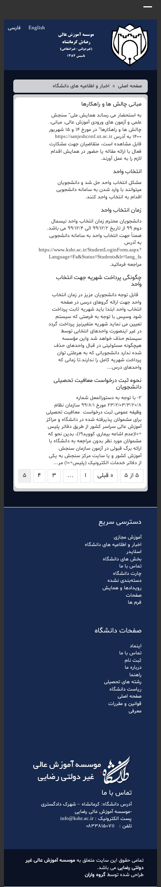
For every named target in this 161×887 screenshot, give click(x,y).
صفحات (133, 595)
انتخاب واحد (127, 172)
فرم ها (134, 602)
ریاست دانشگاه (125, 689)
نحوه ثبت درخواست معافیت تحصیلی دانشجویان (97, 383)
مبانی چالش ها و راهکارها (111, 104)
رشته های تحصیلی (122, 682)
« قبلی (105, 476)
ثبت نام (133, 660)
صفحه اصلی (130, 86)
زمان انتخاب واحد (121, 210)
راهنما (135, 675)
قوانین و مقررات (124, 703)
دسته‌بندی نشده (124, 580)
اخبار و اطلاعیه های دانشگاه (81, 86)
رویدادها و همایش (121, 588)
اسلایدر (133, 551)
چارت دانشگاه (127, 573)
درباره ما (133, 667)
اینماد (135, 646)
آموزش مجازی (127, 537)
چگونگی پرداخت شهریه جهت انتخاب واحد (98, 281)
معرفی (135, 711)
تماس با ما (130, 566)
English (37, 28)
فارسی (14, 28)
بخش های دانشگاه (122, 559)
